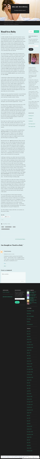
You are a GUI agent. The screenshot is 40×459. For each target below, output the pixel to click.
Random (28, 321)
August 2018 (29, 380)
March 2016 (29, 448)
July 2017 (28, 415)
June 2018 (28, 385)
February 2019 (29, 363)
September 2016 (30, 434)
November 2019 (30, 344)
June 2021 (28, 331)
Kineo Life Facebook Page (7, 296)
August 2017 (29, 412)
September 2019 (30, 347)
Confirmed (31, 121)
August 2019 (29, 350)
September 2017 (30, 409)
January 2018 (29, 399)
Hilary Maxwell (20, 7)
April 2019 (29, 358)
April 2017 (28, 423)
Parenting (29, 318)
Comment (22, 281)
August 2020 (29, 341)
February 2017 (29, 426)
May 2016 (28, 442)
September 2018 (30, 377)
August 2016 (29, 437)
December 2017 (30, 401)
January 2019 (29, 366)
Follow (31, 49)
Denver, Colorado (6, 292)
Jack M (31, 294)
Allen (31, 291)
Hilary (11, 34)
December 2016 (30, 431)
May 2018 (28, 388)
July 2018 (28, 382)
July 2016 (28, 439)
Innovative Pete (33, 297)
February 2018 (29, 396)
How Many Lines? (32, 123)
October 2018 (29, 374)
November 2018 (30, 371)
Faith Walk (29, 313)
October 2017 (29, 407)
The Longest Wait (32, 126)
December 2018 (30, 369)
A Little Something (33, 300)
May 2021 (28, 333)
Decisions (30, 118)
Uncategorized (30, 324)
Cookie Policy (20, 457)
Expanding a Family (6, 223)
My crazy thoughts (30, 316)
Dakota (31, 300)
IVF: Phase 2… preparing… (32, 298)
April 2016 (29, 445)
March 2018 (29, 393)
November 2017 (30, 404)
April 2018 (29, 390)
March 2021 (29, 339)
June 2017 (28, 418)
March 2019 (29, 361)
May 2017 (28, 420)
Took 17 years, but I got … (33, 295)
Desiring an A (31, 115)
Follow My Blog (18, 290)
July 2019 (28, 352)
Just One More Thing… (33, 292)
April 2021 (29, 336)
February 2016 (29, 450)
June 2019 (28, 355)
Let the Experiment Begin (20, 239)
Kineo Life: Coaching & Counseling (11, 24)
